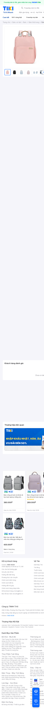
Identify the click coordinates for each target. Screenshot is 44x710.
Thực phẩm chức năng (12, 687)
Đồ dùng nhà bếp (7, 704)
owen (36, 625)
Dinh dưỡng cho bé (12, 645)
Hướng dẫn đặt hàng (8, 575)
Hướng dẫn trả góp (8, 585)
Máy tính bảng (10, 679)
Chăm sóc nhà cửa (14, 669)
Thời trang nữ (35, 637)
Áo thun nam (34, 653)
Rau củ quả (8, 658)
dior (9, 625)
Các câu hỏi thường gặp (9, 569)
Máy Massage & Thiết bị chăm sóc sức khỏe (14, 690)
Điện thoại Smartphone (9, 675)
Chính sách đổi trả (7, 583)
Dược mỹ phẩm (20, 698)
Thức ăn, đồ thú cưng (12, 667)
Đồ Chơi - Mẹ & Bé (9, 637)
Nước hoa (9, 696)
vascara (4, 625)
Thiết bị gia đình (19, 704)
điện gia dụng (24, 12)
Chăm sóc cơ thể (11, 689)
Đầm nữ (37, 639)
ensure (41, 625)
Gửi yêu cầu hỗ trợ (7, 572)
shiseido (4, 627)
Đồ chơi (21, 639)
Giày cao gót (34, 670)
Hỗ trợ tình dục (18, 696)
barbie (31, 625)
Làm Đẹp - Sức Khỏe (9, 683)
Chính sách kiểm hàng (9, 580)
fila (26, 627)
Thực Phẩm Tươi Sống (10, 654)
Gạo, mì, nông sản (12, 662)
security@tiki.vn (18, 594)
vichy (22, 627)
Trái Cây (4, 656)
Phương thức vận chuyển (10, 577)
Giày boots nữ (37, 674)
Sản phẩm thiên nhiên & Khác (13, 692)
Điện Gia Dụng (7, 702)
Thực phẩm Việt (19, 658)
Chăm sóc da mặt (7, 685)
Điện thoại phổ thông (12, 677)
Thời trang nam (36, 650)
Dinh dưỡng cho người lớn (13, 646)
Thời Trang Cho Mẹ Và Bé (10, 639)
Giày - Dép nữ (35, 668)
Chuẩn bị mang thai (12, 650)
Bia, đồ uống (9, 664)
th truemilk (24, 625)
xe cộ (32, 12)
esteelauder (16, 625)
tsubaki (30, 627)
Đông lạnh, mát (15, 660)
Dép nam (40, 684)
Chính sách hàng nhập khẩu (11, 588)
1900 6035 (10, 615)
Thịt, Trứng (11, 656)
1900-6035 (11, 565)
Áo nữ (32, 639)
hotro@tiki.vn (18, 591)
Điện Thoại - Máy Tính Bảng (13, 673)
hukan (18, 627)
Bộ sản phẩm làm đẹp (13, 697)
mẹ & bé (39, 12)
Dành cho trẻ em (11, 665)
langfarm (11, 627)
